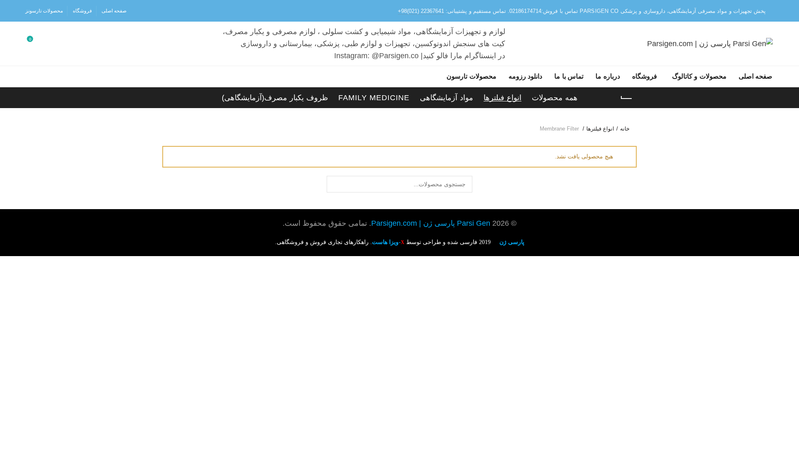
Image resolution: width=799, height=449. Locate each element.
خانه (625, 129)
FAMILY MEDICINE (373, 98)
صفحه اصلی (114, 11)
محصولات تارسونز (44, 11)
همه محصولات (555, 98)
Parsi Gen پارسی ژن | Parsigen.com (430, 223)
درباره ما (608, 76)
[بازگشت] (626, 98)
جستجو (335, 184)
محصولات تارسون (471, 76)
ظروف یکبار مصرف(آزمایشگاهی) (275, 98)
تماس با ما (568, 76)
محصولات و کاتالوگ (699, 76)
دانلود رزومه (526, 76)
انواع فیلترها (502, 98)
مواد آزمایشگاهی (446, 98)
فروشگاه (82, 11)
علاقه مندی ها (30, 40)
